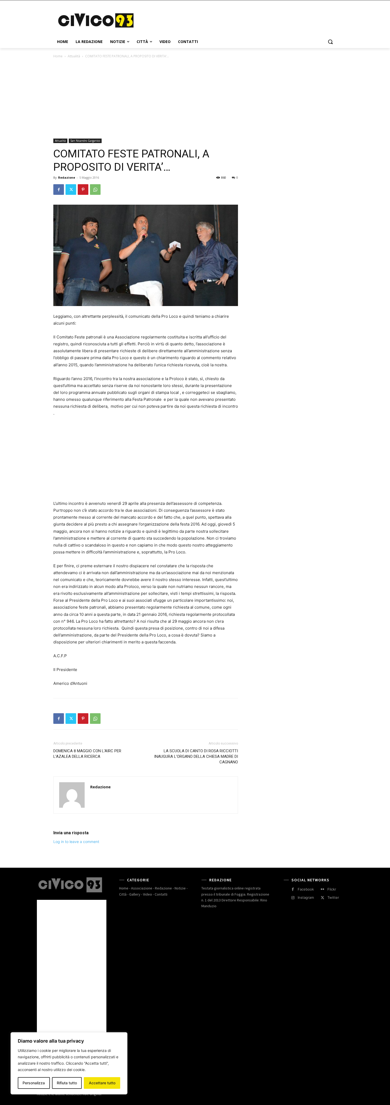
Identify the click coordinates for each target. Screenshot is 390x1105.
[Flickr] (322, 889)
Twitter (333, 897)
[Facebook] (58, 189)
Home (58, 56)
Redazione (66, 177)
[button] (330, 41)
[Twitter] (71, 189)
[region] (69, 1063)
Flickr (331, 889)
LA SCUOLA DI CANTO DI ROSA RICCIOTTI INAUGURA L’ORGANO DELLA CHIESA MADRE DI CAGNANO (196, 756)
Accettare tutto (102, 1083)
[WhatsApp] (95, 189)
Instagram (306, 897)
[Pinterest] (83, 189)
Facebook (306, 889)
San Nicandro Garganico (85, 141)
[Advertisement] (234, 20)
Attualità (74, 56)
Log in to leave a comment (76, 841)
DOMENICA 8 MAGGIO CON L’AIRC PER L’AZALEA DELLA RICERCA (87, 754)
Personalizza (34, 1083)
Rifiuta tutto (67, 1083)
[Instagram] (292, 898)
